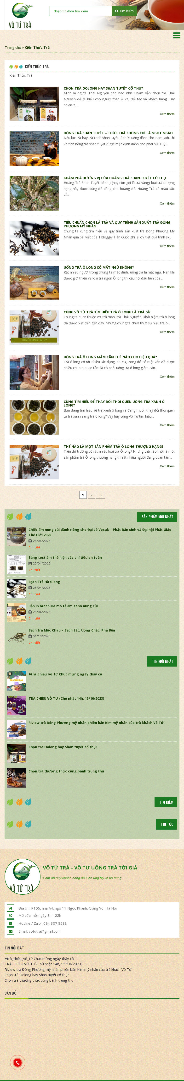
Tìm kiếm (126, 11)
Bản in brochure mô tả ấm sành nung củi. (64, 606)
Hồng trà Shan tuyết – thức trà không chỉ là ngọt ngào (118, 133)
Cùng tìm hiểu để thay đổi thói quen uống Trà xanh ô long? (114, 403)
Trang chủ (13, 47)
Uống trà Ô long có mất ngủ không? (99, 267)
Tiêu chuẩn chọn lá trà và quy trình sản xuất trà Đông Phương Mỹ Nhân (117, 224)
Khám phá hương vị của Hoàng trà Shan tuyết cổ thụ (115, 178)
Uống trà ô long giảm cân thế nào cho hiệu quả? (110, 357)
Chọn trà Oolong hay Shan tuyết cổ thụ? (103, 88)
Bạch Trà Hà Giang (44, 581)
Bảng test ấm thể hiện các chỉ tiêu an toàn (65, 557)
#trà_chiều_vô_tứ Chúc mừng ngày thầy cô (65, 674)
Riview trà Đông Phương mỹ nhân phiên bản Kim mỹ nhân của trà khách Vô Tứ (96, 722)
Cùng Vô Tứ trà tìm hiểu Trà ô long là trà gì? (107, 312)
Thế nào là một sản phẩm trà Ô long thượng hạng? (113, 446)
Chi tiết (34, 547)
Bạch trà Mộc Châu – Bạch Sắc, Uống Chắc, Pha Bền (72, 630)
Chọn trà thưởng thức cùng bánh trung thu (66, 771)
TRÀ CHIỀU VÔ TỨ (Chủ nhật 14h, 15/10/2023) (66, 698)
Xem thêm (167, 114)
